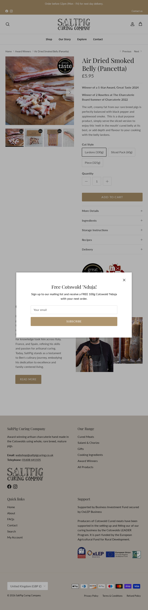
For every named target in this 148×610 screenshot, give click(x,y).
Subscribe (74, 321)
